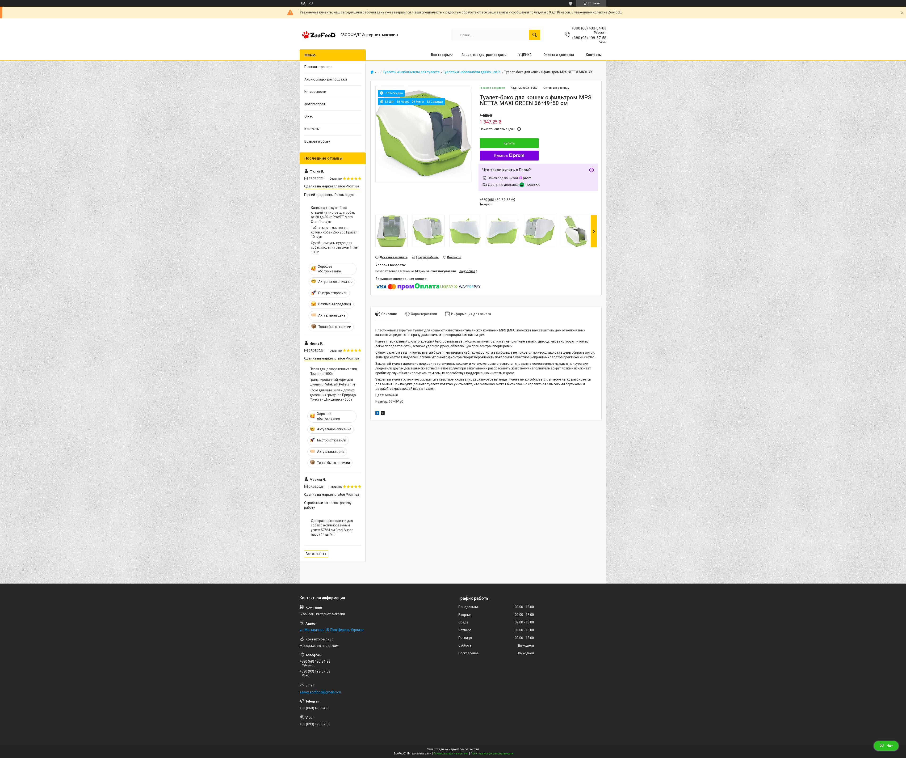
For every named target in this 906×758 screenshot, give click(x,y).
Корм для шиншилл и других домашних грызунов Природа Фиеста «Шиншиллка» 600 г (333, 394)
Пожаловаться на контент (450, 753)
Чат (890, 746)
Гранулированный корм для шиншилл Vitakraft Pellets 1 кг (333, 382)
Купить (509, 143)
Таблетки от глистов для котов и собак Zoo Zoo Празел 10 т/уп (334, 232)
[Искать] (534, 35)
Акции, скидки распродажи (325, 79)
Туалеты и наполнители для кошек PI (471, 72)
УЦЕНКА (525, 55)
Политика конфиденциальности (491, 753)
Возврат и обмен (317, 141)
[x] (383, 414)
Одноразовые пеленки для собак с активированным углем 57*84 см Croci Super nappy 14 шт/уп (332, 528)
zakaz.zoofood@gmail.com (320, 692)
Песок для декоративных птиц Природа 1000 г (333, 371)
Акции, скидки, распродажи (484, 55)
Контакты (594, 55)
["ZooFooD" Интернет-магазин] (318, 34)
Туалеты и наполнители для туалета (411, 72)
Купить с (501, 155)
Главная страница (318, 67)
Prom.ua (474, 749)
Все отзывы (315, 554)
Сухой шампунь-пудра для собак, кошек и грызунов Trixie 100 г (334, 247)
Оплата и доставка (558, 55)
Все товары (440, 55)
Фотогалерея (314, 104)
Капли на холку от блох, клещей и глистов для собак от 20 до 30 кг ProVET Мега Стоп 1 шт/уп (333, 215)
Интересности (315, 91)
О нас (308, 116)
